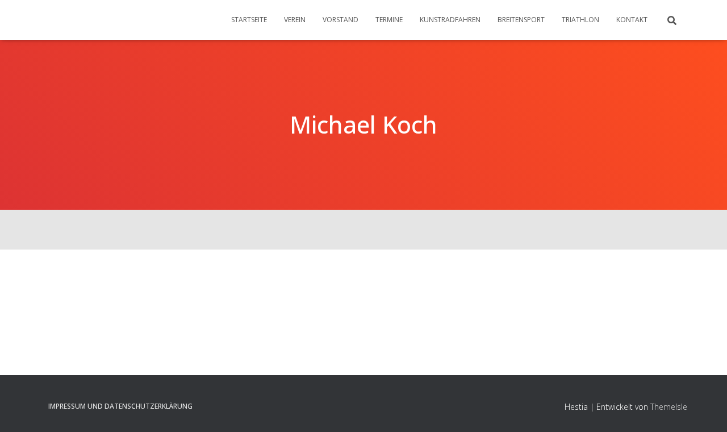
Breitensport (521, 19)
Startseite (249, 19)
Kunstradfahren (450, 19)
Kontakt (631, 19)
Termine (389, 19)
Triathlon (580, 19)
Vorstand (340, 19)
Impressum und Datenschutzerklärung (120, 406)
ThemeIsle (668, 406)
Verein (295, 19)
